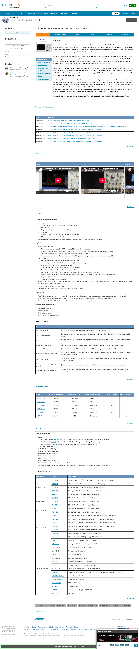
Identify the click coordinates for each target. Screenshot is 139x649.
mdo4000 (41, 605)
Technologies (14, 17)
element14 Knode (43, 79)
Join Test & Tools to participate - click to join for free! (69, 646)
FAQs (47, 629)
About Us (27, 629)
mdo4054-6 (116, 605)
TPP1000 (53, 442)
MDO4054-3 (41, 405)
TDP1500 (55, 522)
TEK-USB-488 (56, 583)
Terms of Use (55, 629)
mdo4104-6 (127, 605)
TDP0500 (55, 515)
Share (17, 32)
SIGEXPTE (55, 572)
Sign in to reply (40, 619)
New (132, 20)
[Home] (11, 5)
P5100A (54, 494)
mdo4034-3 (52, 605)
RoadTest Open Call (104, 631)
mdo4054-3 (73, 605)
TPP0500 (56, 439)
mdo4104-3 (105, 605)
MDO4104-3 (41, 412)
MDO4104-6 (41, 416)
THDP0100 (55, 533)
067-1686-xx (56, 569)
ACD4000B (55, 586)
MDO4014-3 (41, 398)
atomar (11, 43)
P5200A (54, 540)
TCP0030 (55, 508)
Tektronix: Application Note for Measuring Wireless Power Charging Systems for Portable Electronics (75, 135)
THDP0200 (55, 529)
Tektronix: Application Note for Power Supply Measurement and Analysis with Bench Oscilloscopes (74, 141)
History (43, 611)
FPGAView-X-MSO (58, 579)
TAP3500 (55, 505)
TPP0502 (55, 484)
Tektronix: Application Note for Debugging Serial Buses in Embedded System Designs (70, 138)
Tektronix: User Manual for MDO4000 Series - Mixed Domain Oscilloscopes (68, 120)
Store (76, 627)
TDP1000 (55, 519)
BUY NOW (43, 34)
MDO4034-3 (41, 402)
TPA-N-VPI (55, 554)
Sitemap (92, 629)
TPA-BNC (55, 561)
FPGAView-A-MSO (58, 576)
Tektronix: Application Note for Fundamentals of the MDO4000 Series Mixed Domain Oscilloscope (74, 129)
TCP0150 (55, 512)
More (36, 20)
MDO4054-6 (41, 409)
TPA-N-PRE (55, 544)
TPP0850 (55, 487)
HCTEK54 (55, 590)
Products (69, 627)
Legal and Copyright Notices (79, 629)
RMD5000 (55, 593)
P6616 (53, 444)
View (136, 645)
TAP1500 (55, 498)
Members (27, 627)
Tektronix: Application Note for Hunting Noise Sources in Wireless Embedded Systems (71, 133)
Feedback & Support (38, 629)
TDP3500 (55, 526)
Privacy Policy (65, 629)
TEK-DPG (55, 565)
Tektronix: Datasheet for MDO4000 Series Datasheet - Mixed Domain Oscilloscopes (70, 123)
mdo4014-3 (62, 605)
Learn (34, 627)
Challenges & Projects (56, 627)
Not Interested (100, 645)
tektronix (83, 605)
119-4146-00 (56, 547)
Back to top (130, 146)
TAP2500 (55, 501)
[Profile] (133, 13)
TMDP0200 (55, 537)
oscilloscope (93, 605)
